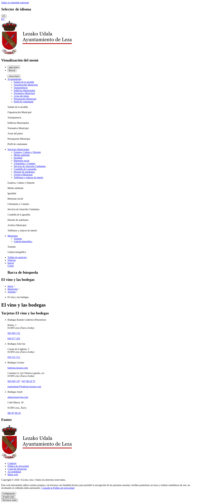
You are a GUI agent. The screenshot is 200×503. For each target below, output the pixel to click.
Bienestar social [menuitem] (21, 160)
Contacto (12, 463)
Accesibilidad (14, 471)
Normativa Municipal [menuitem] (24, 93)
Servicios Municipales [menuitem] (18, 149)
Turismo (12, 292)
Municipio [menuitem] (13, 235)
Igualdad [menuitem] (18, 157)
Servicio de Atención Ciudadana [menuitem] (30, 166)
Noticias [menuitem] (12, 260)
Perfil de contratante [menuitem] (23, 101)
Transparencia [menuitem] (21, 87)
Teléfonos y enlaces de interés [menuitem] (28, 177)
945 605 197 (14, 381)
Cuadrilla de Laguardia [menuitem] (25, 169)
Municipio (13, 289)
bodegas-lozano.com (18, 367)
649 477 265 (14, 338)
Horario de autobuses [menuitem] (24, 172)
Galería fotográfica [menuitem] (23, 241)
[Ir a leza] (36, 53)
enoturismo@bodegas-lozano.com (24, 386)
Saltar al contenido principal (15, 2)
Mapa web (13, 474)
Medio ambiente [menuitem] (22, 155)
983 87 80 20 (14, 413)
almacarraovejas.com (18, 397)
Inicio (10, 286)
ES (3, 16)
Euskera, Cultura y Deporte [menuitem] (27, 152)
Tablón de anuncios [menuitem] (17, 257)
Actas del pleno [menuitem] (21, 96)
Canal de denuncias (17, 469)
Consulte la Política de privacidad (57, 488)
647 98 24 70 (28, 381)
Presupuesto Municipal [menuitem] (25, 99)
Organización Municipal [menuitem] (26, 84)
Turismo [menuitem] (18, 238)
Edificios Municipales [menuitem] (24, 90)
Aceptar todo (8, 497)
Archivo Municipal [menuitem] (23, 174)
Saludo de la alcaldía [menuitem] (24, 82)
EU (3, 19)
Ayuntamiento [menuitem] (14, 79)
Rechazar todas (9, 500)
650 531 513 (14, 357)
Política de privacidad (18, 466)
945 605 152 (14, 333)
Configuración (8, 493)
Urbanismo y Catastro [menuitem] (24, 163)
